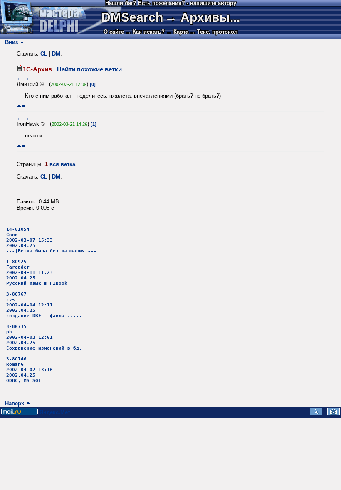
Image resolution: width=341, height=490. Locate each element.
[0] (93, 84)
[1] (93, 124)
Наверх (13, 403)
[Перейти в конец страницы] (23, 106)
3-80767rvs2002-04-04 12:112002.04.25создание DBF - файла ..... (44, 305)
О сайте (114, 32)
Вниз (10, 42)
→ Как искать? (145, 32)
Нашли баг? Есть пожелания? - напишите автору (170, 3)
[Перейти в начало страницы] (19, 106)
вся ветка (62, 164)
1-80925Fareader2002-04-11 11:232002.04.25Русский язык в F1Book (36, 272)
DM (56, 54)
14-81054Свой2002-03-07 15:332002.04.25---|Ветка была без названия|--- (51, 240)
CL (43, 54)
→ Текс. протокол (213, 32)
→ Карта (177, 32)
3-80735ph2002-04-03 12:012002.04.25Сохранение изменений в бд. (44, 337)
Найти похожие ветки (89, 69)
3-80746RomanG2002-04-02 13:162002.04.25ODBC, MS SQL (29, 369)
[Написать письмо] (333, 413)
